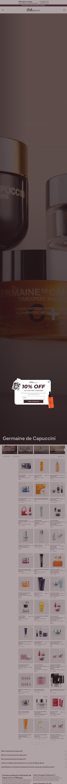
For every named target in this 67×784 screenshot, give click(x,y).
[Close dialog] (49, 382)
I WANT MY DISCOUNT (33, 401)
